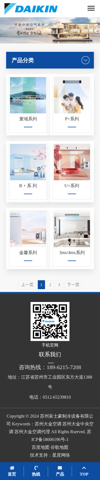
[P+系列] (72, 95)
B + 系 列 (28, 185)
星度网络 (61, 455)
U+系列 (71, 185)
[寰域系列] (28, 95)
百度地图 (40, 447)
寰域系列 (28, 118)
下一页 (73, 284)
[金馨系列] (28, 229)
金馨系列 (28, 252)
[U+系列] (72, 162)
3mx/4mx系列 (72, 252)
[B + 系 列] (28, 162)
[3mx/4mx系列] (72, 229)
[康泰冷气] (37, 8)
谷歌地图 (59, 447)
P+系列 (72, 118)
